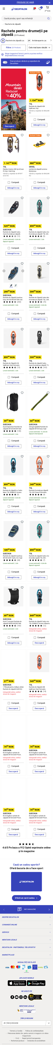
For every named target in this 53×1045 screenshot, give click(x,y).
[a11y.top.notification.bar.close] (49, 2)
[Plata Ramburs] (46, 968)
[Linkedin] (25, 998)
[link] (9, 126)
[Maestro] (18, 968)
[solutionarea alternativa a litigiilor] (26, 1012)
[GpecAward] (35, 999)
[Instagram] (21, 998)
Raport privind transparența (31, 1038)
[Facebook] (12, 998)
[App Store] (17, 985)
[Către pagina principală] (19, 9)
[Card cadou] (29, 968)
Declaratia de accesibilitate (36, 1041)
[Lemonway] (26, 971)
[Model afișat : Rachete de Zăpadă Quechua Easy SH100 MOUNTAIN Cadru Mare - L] (11, 285)
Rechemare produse (17, 1041)
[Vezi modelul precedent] (4, 271)
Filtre (13, 47)
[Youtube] (16, 998)
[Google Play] (36, 985)
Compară (41, 119)
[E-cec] (34, 968)
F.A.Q (17, 1038)
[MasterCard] (12, 968)
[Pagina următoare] (49, 909)
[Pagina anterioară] (4, 909)
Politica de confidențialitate (34, 1031)
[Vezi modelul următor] (23, 271)
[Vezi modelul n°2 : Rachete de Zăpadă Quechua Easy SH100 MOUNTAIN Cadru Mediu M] (15, 285)
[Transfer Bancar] (23, 968)
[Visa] (7, 967)
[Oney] (40, 967)
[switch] (5, 62)
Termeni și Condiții (16, 1031)
